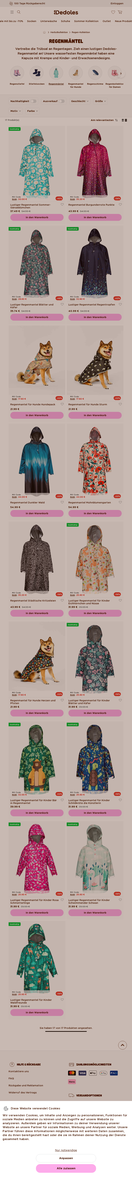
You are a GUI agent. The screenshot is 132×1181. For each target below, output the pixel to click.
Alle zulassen (66, 1168)
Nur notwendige (66, 1150)
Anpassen (66, 1158)
